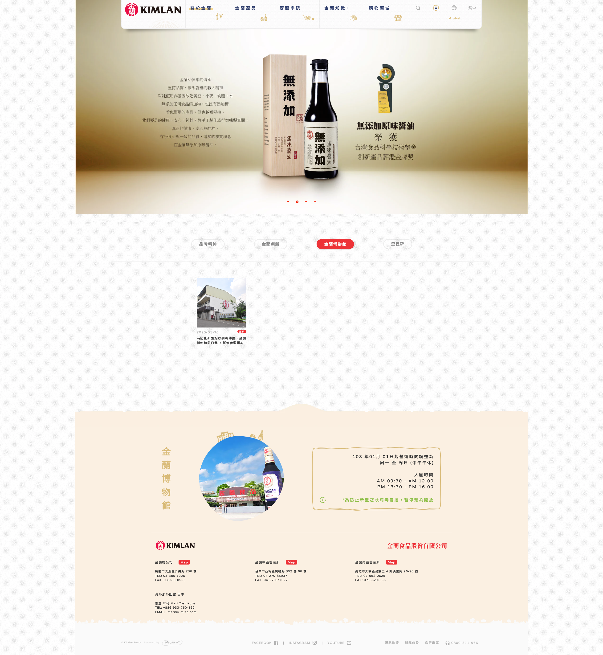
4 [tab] (315, 202)
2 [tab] (297, 202)
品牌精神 (208, 244)
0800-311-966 (461, 642)
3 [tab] (306, 202)
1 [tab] (288, 202)
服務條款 (412, 642)
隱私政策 (392, 642)
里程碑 (397, 244)
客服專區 (432, 642)
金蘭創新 (271, 244)
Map (184, 562)
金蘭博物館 (335, 244)
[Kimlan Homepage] (155, 14)
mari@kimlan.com (182, 612)
